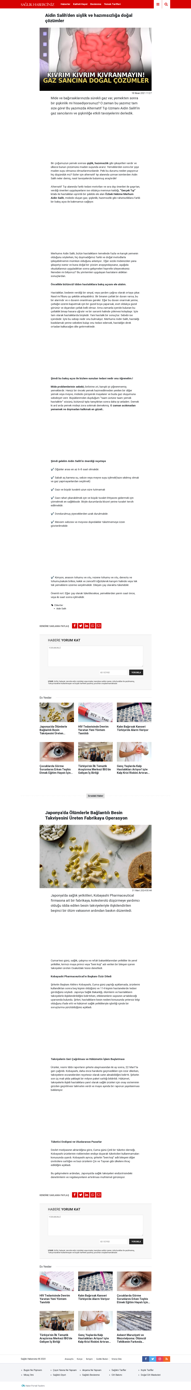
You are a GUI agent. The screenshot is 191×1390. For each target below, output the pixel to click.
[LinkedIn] (86, 625)
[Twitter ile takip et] (152, 1359)
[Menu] (157, 4)
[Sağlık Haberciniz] (37, 4)
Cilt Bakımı (117, 1375)
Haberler (65, 4)
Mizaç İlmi (29, 1375)
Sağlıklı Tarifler (119, 1370)
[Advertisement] (95, 137)
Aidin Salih (61, 608)
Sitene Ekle (117, 1359)
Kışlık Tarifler (147, 1370)
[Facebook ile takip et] (145, 1359)
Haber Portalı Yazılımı (35, 1386)
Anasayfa (69, 1359)
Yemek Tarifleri (112, 4)
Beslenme (95, 4)
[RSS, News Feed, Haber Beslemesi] (166, 1359)
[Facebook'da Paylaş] (74, 625)
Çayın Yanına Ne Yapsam (65, 1370)
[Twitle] (80, 625)
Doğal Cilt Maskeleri (151, 1375)
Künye (79, 1359)
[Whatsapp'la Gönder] (92, 625)
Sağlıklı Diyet (59, 1375)
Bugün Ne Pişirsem (33, 1370)
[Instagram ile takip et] (159, 1359)
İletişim (89, 1359)
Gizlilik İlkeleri (102, 1359)
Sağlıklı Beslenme (91, 1375)
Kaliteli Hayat (80, 4)
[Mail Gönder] (98, 625)
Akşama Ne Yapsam (91, 1370)
